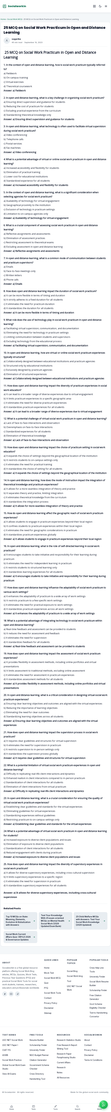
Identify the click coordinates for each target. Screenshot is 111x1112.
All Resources (63, 1077)
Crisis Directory (37, 1074)
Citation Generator (38, 1060)
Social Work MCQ (14, 19)
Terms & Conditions (93, 1060)
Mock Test (49, 973)
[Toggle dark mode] (100, 6)
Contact (47, 998)
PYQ (46, 988)
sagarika (16, 39)
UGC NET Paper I (10, 1045)
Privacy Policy (50, 1003)
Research (61, 1067)
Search (77, 1109)
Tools (55, 1109)
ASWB (5, 1055)
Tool (69, 981)
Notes (59, 1072)
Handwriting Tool (37, 1079)
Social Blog (72, 971)
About (87, 1040)
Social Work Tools (52, 993)
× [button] (107, 1100)
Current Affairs (63, 1062)
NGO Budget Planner (39, 1055)
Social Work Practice (12, 1060)
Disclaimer (49, 1008)
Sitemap (47, 1013)
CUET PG (6, 1050)
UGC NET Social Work (12, 1040)
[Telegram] (17, 993)
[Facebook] (4, 993)
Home (3, 19)
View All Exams (9, 1074)
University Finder (97, 977)
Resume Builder (37, 1040)
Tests (33, 1109)
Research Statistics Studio (69, 1040)
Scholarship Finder (98, 990)
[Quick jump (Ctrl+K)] (94, 6)
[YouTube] (11, 993)
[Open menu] (106, 6)
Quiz (46, 983)
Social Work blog (75, 976)
